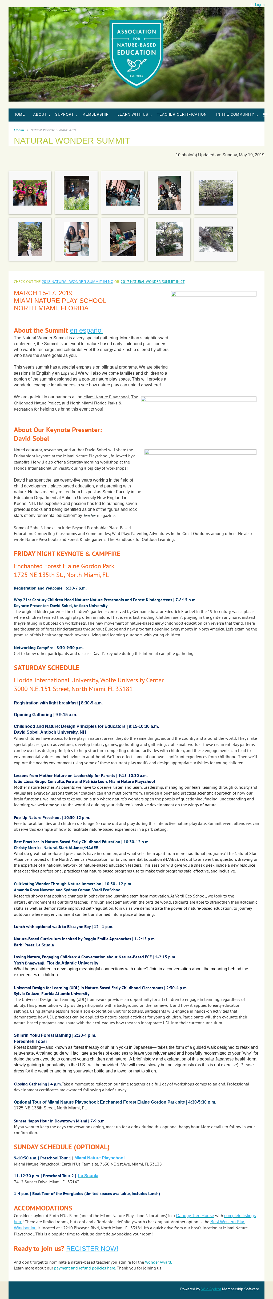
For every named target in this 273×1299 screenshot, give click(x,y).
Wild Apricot (211, 1289)
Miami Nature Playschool (106, 396)
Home (19, 130)
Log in (259, 5)
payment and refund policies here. (85, 1268)
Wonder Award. (158, 1262)
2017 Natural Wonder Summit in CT (152, 281)
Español (68, 373)
